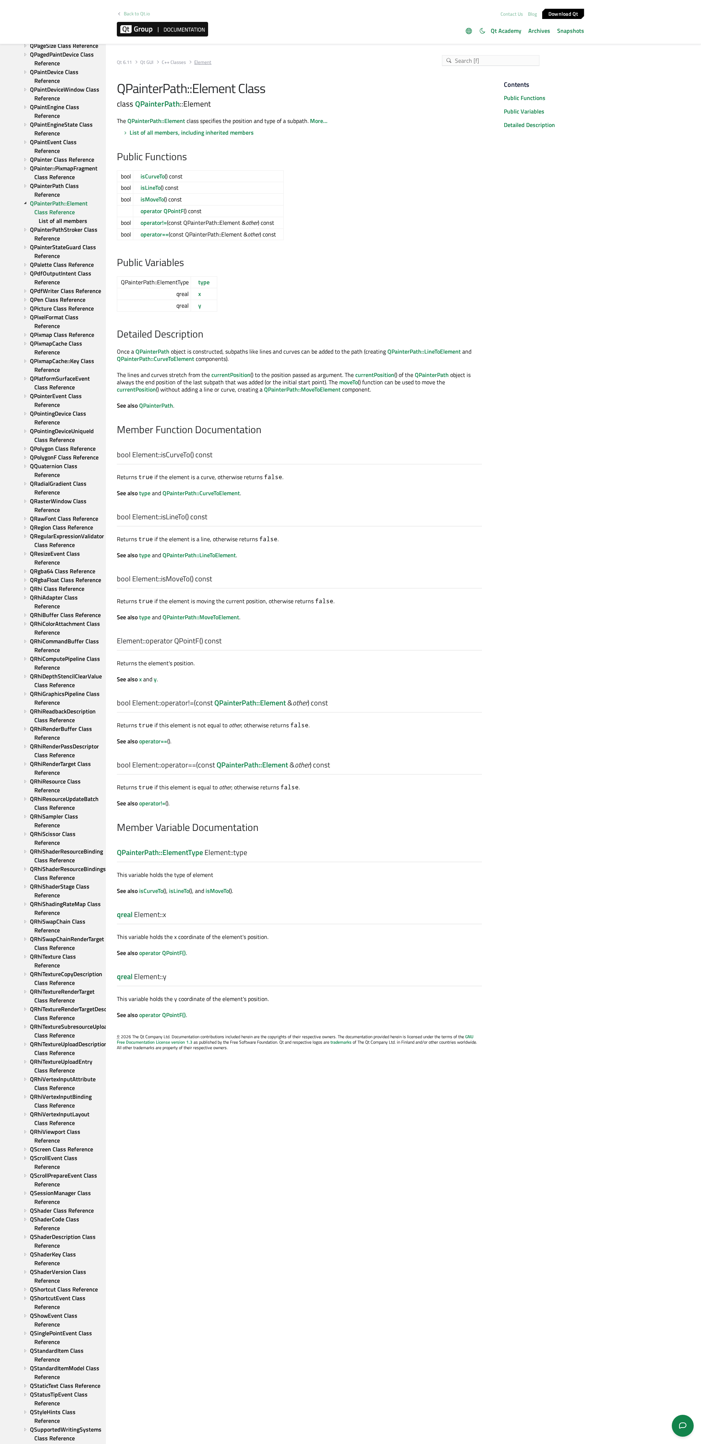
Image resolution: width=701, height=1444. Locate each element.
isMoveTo (152, 199)
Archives (539, 30)
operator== (155, 234)
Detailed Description (529, 124)
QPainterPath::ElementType (160, 852)
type (204, 282)
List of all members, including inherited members (192, 132)
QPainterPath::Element (156, 120)
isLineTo (151, 187)
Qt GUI (146, 62)
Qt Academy (506, 30)
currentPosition (230, 374)
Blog (532, 14)
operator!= (154, 222)
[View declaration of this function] (217, 455)
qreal (125, 914)
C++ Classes (174, 62)
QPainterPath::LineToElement (424, 351)
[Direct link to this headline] (191, 157)
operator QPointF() (162, 952)
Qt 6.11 (124, 62)
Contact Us (512, 14)
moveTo (348, 382)
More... (318, 120)
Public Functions (524, 97)
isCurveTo (153, 176)
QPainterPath (157, 103)
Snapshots (570, 30)
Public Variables (524, 111)
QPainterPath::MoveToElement (302, 389)
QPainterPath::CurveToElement (155, 358)
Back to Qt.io (137, 13)
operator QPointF (162, 211)
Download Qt (563, 13)
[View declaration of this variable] (251, 853)
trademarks (341, 1042)
